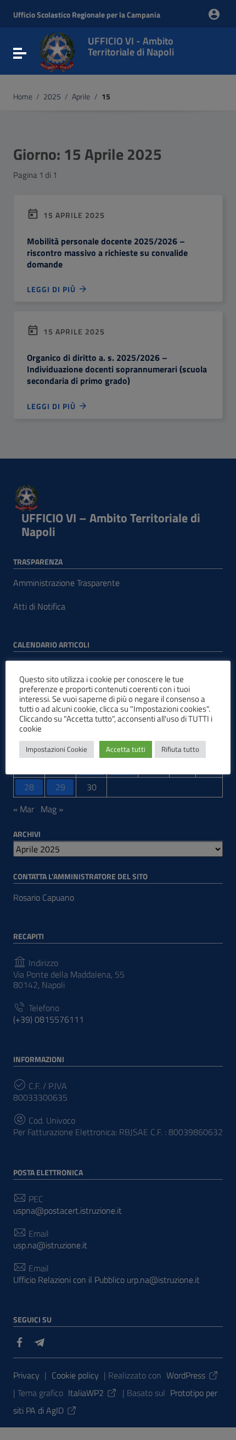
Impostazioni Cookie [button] (56, 749)
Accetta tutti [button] (125, 749)
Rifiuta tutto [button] (180, 749)
